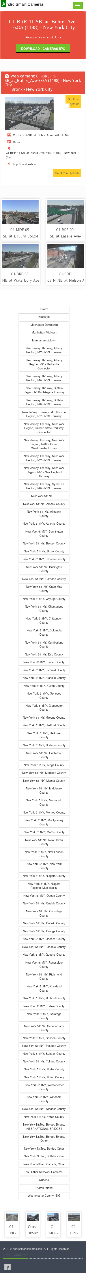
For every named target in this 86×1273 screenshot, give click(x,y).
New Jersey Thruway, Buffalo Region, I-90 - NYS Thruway (44, 402)
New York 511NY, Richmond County (44, 976)
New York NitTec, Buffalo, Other (44, 1156)
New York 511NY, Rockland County (44, 988)
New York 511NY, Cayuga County (44, 599)
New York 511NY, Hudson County (44, 745)
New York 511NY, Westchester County (44, 1087)
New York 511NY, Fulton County (44, 686)
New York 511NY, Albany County (44, 504)
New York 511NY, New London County (44, 854)
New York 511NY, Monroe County (44, 812)
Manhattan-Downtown (44, 324)
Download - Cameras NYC (43, 48)
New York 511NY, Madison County (44, 772)
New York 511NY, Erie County (44, 654)
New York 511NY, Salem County (44, 1006)
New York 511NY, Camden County (44, 579)
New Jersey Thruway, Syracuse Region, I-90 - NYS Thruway (44, 486)
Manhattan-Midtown (44, 332)
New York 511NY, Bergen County (44, 543)
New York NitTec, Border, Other (44, 1148)
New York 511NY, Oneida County (44, 903)
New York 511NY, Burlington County (44, 569)
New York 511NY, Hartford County (44, 725)
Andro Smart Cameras (23, 4)
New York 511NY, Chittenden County (44, 620)
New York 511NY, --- (44, 496)
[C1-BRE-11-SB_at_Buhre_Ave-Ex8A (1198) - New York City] (29, 113)
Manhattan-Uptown (44, 340)
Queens (44, 1180)
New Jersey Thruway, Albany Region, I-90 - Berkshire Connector (44, 364)
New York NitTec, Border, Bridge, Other (44, 1138)
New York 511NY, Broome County (43, 559)
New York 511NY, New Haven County (44, 842)
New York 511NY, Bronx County (44, 551)
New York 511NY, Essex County (44, 662)
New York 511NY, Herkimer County (44, 735)
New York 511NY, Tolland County (44, 1061)
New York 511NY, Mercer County (44, 780)
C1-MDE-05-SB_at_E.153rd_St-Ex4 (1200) (20, 236)
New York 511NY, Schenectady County (44, 1028)
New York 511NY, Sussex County (44, 1053)
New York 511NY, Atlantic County (44, 523)
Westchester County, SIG (44, 1195)
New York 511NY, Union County (44, 1077)
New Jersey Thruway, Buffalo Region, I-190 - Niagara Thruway (44, 390)
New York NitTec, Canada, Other (44, 1164)
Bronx (44, 309)
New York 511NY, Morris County (44, 832)
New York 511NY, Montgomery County (44, 822)
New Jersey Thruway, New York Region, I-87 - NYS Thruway (44, 458)
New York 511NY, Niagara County (44, 876)
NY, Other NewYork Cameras (44, 1172)
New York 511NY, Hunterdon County (44, 755)
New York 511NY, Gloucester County (44, 707)
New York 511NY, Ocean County (44, 895)
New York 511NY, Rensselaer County (44, 964)
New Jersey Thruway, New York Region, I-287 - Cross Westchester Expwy (44, 444)
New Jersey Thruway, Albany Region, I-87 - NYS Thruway (44, 350)
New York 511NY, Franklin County (44, 678)
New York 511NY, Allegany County (44, 513)
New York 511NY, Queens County (43, 954)
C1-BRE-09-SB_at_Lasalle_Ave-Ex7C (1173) (65, 236)
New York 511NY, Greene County (44, 717)
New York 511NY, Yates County (44, 1117)
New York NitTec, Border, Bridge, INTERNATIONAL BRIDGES (44, 1126)
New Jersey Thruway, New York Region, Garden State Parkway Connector (44, 428)
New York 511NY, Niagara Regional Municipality (44, 885)
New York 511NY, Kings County (44, 765)
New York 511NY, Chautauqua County (44, 608)
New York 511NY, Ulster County (44, 1069)
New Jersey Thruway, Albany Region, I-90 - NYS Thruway (44, 378)
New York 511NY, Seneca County (44, 1038)
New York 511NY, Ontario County (44, 923)
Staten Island (44, 1188)
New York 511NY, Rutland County (44, 998)
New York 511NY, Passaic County (44, 947)
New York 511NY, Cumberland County (44, 644)
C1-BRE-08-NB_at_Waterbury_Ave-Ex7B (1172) (21, 280)
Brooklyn (44, 316)
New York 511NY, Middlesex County (44, 790)
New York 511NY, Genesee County (44, 695)
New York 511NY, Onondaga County (44, 913)
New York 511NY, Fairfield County (44, 670)
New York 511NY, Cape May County (44, 588)
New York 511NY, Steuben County (44, 1045)
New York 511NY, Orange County (44, 931)
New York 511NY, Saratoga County (44, 1016)
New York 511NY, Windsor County (44, 1109)
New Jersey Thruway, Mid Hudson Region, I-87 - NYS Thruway (44, 414)
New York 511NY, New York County (44, 866)
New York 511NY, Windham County (44, 1099)
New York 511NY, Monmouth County (44, 802)
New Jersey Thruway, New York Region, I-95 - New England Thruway (44, 472)
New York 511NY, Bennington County (44, 533)
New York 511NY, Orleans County (43, 939)
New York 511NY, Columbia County (44, 632)
